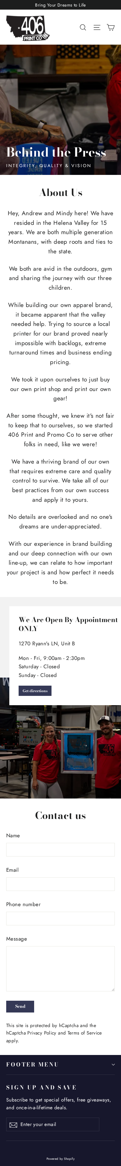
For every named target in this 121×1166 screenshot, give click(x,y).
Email (12, 870)
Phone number (23, 904)
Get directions (35, 691)
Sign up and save (41, 1087)
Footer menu (33, 1064)
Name (13, 835)
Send (20, 1006)
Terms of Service (85, 1033)
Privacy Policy (41, 1033)
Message (16, 938)
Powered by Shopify (61, 1158)
